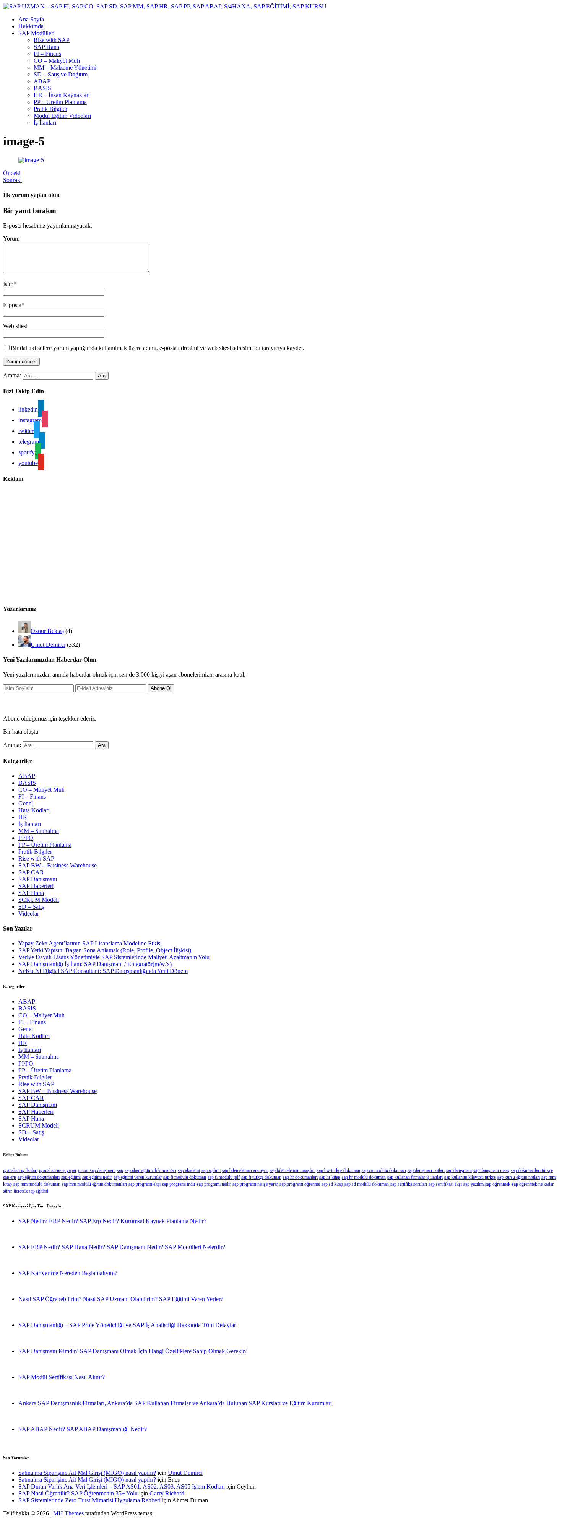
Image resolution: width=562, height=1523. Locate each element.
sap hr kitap (329, 1177)
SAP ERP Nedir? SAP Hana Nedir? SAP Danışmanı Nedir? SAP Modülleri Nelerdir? (121, 1247)
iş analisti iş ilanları (20, 1170)
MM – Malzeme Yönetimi (65, 67)
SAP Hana (46, 47)
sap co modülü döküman (384, 1170)
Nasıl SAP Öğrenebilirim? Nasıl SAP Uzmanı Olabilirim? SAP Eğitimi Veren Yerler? (120, 1299)
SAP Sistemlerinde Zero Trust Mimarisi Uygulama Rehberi (89, 1500)
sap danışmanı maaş (491, 1170)
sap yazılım (473, 1184)
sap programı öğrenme (299, 1184)
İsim (8, 284)
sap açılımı (211, 1170)
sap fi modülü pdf (224, 1177)
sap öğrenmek (497, 1184)
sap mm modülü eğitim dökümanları (94, 1184)
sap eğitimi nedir (97, 1177)
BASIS (42, 88)
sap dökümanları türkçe (532, 1170)
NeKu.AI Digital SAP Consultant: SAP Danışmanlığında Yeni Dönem (103, 971)
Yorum (11, 238)
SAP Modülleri (36, 33)
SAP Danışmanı (37, 879)
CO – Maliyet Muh (57, 60)
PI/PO (25, 838)
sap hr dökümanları (300, 1177)
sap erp (9, 1177)
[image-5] (31, 160)
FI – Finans (47, 53)
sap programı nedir (214, 1184)
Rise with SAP (52, 40)
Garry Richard (166, 1493)
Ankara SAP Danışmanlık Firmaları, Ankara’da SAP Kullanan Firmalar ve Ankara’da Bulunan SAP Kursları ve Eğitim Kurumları (175, 1403)
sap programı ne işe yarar (255, 1184)
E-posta (12, 305)
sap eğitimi (71, 1177)
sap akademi (189, 1170)
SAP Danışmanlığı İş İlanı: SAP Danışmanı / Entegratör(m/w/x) (95, 964)
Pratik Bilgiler (50, 109)
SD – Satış (31, 906)
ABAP (42, 81)
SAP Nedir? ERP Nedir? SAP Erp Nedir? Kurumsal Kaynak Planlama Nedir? (112, 1221)
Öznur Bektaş (47, 631)
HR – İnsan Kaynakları (62, 95)
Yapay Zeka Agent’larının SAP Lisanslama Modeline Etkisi (90, 943)
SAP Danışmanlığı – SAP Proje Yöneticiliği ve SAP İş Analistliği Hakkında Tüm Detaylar (127, 1325)
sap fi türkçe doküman (261, 1177)
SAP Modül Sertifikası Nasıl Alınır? (61, 1377)
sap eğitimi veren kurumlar (138, 1177)
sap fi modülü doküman (184, 1177)
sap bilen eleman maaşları (292, 1170)
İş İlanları (45, 122)
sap (120, 1170)
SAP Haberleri (36, 886)
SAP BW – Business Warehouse (57, 865)
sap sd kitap (332, 1184)
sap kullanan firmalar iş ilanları (415, 1177)
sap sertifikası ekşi (445, 1184)
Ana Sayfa (31, 19)
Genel (25, 803)
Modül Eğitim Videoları (62, 115)
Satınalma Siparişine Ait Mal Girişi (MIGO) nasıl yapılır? (87, 1472)
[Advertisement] (232, 543)
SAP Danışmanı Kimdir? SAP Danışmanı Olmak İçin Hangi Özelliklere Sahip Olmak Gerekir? (132, 1351)
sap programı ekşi (144, 1184)
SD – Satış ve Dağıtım (61, 74)
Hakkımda (31, 26)
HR (22, 817)
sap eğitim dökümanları (39, 1177)
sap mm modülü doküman (36, 1184)
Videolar (28, 913)
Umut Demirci (48, 644)
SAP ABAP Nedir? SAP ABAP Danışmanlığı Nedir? (82, 1429)
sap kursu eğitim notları (518, 1177)
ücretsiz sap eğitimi (31, 1191)
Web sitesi (15, 326)
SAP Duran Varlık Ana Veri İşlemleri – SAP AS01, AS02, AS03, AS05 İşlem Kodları (121, 1486)
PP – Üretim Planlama (60, 102)
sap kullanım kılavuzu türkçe (470, 1177)
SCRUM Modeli (38, 900)
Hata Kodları (34, 810)
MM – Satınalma (38, 831)
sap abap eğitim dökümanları (150, 1170)
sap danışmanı (459, 1170)
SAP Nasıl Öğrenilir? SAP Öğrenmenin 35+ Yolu (78, 1493)
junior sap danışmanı (96, 1170)
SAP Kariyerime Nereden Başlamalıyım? (67, 1273)
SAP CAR (31, 872)
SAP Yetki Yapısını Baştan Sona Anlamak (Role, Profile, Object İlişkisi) (104, 950)
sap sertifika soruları (408, 1184)
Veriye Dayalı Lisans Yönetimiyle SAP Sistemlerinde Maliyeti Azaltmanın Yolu (114, 957)
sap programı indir (178, 1184)
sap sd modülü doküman (366, 1184)
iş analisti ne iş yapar (57, 1170)
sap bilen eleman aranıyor (245, 1170)
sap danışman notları (426, 1170)
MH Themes (68, 1513)
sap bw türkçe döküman (338, 1170)
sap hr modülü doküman (364, 1177)
